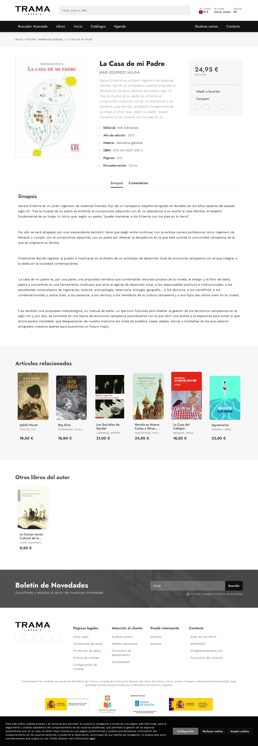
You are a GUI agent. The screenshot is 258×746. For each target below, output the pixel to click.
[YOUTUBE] (38, 638)
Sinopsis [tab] (116, 183)
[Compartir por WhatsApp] (213, 107)
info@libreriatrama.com (206, 650)
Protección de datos (87, 650)
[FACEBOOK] (19, 638)
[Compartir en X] (206, 107)
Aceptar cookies (239, 731)
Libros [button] (60, 26)
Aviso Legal (80, 636)
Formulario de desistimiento (121, 653)
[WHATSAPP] (47, 638)
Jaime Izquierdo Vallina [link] (120, 72)
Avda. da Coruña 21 (203, 636)
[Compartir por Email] (221, 107)
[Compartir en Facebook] (198, 107)
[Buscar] (184, 10)
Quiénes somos (206, 26)
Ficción (30, 39)
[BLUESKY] (56, 638)
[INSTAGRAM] (28, 638)
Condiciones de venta (87, 643)
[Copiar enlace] (229, 107)
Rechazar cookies (213, 731)
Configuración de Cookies (85, 667)
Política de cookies (86, 657)
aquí (92, 738)
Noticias (155, 636)
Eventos (155, 643)
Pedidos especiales (124, 643)
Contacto (233, 26)
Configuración (185, 731)
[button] (205, 10)
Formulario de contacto (206, 657)
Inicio (19, 39)
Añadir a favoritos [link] (208, 91)
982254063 (198, 643)
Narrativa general (50, 39)
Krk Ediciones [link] (128, 128)
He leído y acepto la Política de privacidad (217, 593)
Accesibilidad (121, 662)
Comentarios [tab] (138, 183)
